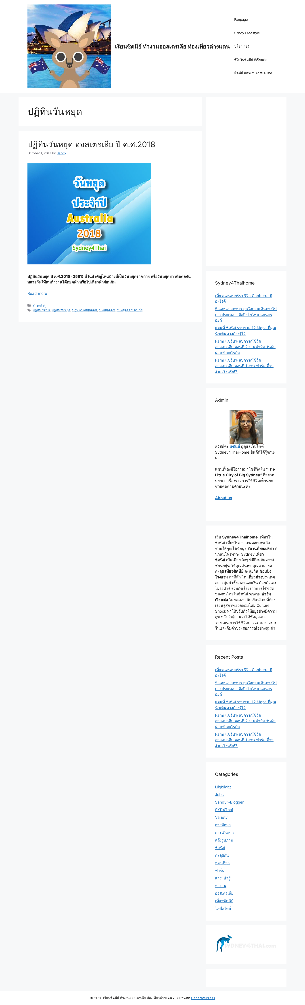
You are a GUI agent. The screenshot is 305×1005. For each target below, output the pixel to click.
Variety (221, 817)
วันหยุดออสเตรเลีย (129, 310)
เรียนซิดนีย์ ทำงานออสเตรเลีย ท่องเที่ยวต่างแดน (172, 46)
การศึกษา (223, 825)
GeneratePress (203, 998)
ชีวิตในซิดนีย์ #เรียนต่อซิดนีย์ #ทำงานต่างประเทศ (253, 66)
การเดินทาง (224, 832)
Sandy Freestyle (247, 33)
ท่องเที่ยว (222, 863)
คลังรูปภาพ (224, 840)
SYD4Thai (224, 810)
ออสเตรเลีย (224, 893)
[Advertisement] (246, 184)
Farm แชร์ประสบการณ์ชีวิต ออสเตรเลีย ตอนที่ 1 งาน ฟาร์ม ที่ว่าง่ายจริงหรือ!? (244, 366)
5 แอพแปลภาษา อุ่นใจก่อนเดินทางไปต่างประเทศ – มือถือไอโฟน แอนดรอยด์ (246, 314)
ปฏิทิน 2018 (41, 310)
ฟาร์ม (219, 870)
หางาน (220, 886)
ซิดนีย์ (220, 848)
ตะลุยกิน (222, 855)
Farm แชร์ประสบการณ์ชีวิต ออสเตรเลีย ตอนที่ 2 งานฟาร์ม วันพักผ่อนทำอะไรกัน (245, 347)
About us (223, 498)
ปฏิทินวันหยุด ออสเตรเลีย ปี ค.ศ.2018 (91, 144)
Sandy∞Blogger (229, 802)
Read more (37, 293)
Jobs (219, 794)
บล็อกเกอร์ (241, 46)
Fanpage (241, 19)
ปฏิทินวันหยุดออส (84, 310)
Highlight (223, 787)
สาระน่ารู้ (39, 305)
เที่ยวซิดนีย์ (224, 901)
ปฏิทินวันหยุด (61, 310)
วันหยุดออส (107, 310)
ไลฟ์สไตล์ (223, 908)
